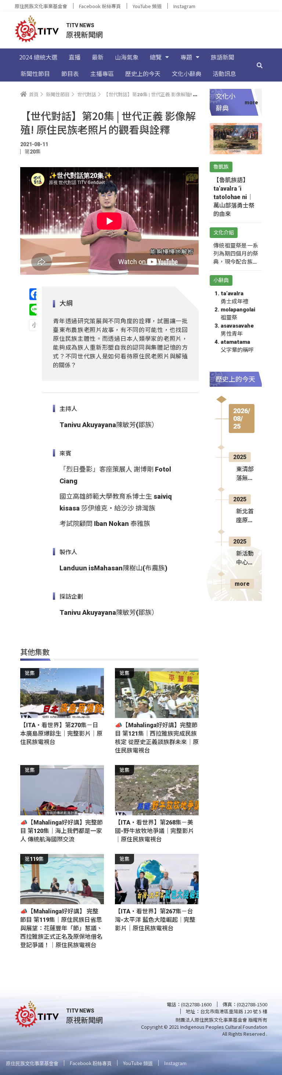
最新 (98, 57)
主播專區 (102, 73)
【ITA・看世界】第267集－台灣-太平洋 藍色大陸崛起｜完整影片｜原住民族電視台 (155, 920)
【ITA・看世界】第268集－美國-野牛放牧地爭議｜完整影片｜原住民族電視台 (154, 831)
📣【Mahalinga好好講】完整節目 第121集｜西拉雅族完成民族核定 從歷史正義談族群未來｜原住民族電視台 (157, 738)
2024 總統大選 (38, 57)
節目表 (70, 73)
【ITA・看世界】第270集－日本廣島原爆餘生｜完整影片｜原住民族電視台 (61, 734)
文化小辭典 (186, 73)
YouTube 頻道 (147, 6)
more (242, 583)
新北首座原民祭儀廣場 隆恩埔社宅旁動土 (245, 516)
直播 (74, 57)
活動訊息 (224, 73)
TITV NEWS (80, 25)
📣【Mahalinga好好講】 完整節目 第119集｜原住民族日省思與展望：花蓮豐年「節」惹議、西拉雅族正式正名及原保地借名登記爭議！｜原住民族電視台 (61, 928)
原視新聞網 (84, 34)
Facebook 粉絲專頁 (100, 6)
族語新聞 (222, 57)
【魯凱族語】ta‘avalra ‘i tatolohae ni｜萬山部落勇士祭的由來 (233, 197)
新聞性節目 (35, 73)
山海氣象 (126, 57)
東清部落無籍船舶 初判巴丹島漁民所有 (245, 474)
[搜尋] (259, 65)
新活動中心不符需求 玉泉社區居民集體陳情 (245, 558)
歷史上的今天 (142, 73)
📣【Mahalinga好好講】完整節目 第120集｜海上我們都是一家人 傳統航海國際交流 (61, 831)
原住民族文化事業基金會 (41, 6)
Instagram (184, 6)
